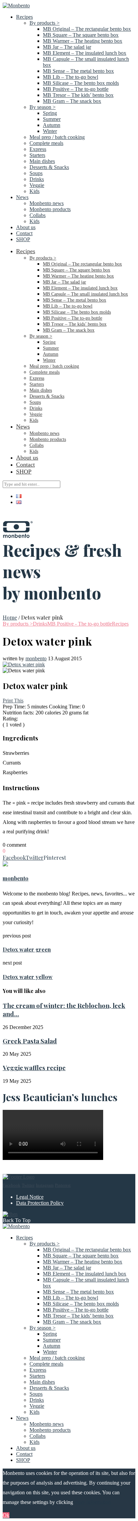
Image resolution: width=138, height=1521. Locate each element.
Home (10, 617)
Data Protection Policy (40, 1203)
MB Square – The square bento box (81, 35)
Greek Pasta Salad (30, 1041)
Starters (37, 155)
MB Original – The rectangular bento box (87, 29)
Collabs (37, 215)
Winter (50, 131)
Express (37, 149)
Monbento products (50, 209)
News (22, 197)
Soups (36, 173)
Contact (24, 233)
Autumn (51, 125)
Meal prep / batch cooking (57, 137)
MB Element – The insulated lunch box (84, 53)
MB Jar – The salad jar (67, 47)
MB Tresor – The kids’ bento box (78, 95)
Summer (52, 119)
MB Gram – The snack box (72, 101)
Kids (34, 191)
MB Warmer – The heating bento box (82, 41)
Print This (13, 700)
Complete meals (46, 143)
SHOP (23, 239)
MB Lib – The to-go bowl (70, 77)
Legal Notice (30, 1197)
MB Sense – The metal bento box (78, 71)
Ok (6, 1515)
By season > (42, 107)
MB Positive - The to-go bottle (79, 624)
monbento (36, 658)
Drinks (36, 179)
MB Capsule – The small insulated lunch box (85, 294)
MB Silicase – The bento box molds (81, 83)
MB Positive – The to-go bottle (76, 89)
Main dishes (42, 161)
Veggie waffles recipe (34, 1067)
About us (26, 227)
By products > (44, 23)
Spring (50, 113)
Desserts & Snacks (49, 167)
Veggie (36, 185)
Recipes (24, 17)
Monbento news (46, 203)
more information (92, 1502)
